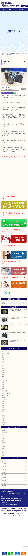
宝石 (3, 357)
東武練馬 (4, 432)
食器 (3, 374)
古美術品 (4, 399)
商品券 (4, 387)
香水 (3, 414)
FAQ (8, 513)
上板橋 (4, 446)
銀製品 (4, 361)
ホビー (4, 420)
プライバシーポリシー (20, 513)
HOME (2, 508)
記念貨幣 (4, 380)
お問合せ (12, 513)
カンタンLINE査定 (10, 553)
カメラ (11, 92)
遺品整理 (24, 511)
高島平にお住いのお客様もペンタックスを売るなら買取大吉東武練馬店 (18, 317)
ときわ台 (4, 451)
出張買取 (14, 511)
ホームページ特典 (7, 9)
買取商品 (13, 508)
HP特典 (24, 508)
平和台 (4, 438)
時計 (3, 370)
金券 (3, 389)
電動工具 (4, 405)
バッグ (4, 364)
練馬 (3, 436)
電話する (4, 553)
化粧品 (4, 416)
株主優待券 (5, 395)
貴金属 (4, 355)
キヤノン (6, 92)
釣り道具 (4, 409)
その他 (4, 422)
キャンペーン (23, 553)
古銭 (3, 382)
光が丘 (4, 434)
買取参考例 (19, 508)
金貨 (3, 376)
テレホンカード (6, 393)
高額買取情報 (5, 353)
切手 (3, 384)
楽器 (3, 412)
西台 (3, 453)
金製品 (4, 359)
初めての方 (7, 508)
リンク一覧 (17, 516)
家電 (3, 401)
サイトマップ (11, 516)
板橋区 (4, 430)
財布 (3, 366)
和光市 (4, 448)
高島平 (4, 442)
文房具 (4, 407)
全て (3, 92)
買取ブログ (3, 511)
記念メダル (5, 378)
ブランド (4, 368)
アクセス (21, 9)
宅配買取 (19, 511)
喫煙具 (4, 403)
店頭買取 (9, 511)
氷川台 (4, 455)
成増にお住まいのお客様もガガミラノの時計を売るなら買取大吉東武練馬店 (18, 310)
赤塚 (3, 440)
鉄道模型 (4, 391)
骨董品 (4, 397)
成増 (15, 92)
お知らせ (4, 424)
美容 (3, 418)
